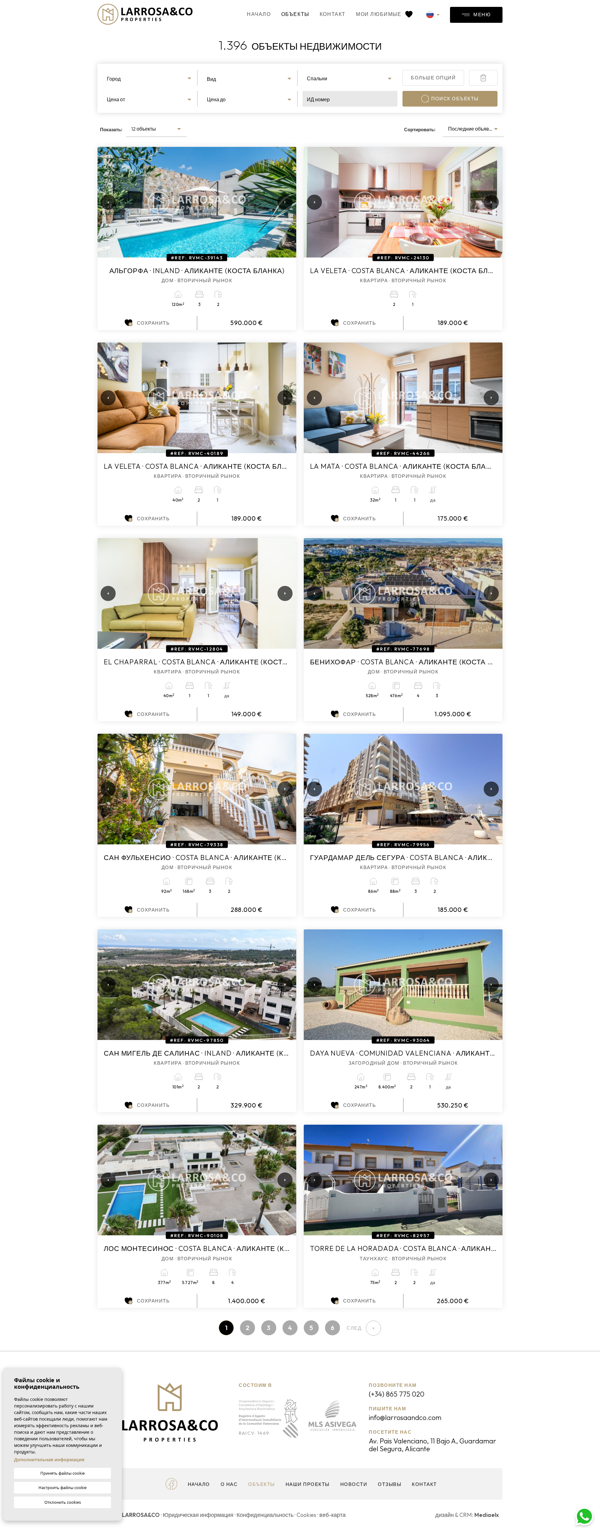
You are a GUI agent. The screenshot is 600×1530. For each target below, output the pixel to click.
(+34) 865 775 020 (396, 1394)
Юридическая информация (198, 1514)
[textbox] (149, 79)
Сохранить (153, 323)
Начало (259, 14)
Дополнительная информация (49, 1459)
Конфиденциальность (265, 1514)
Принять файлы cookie (62, 1473)
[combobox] (150, 78)
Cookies (306, 1514)
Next (284, 202)
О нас (229, 1484)
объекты (295, 14)
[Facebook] (171, 1483)
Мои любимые (379, 14)
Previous (104, 202)
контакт (333, 14)
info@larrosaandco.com (405, 1417)
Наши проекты (308, 1484)
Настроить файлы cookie (62, 1487)
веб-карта (332, 1514)
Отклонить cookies (62, 1502)
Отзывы (389, 1484)
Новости (354, 1484)
